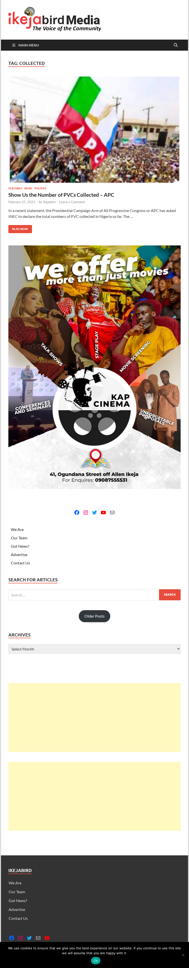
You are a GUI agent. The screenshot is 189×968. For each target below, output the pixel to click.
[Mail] (112, 512)
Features (15, 188)
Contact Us (20, 562)
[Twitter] (94, 512)
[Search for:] (94, 594)
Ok (96, 961)
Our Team (19, 537)
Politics (40, 188)
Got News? (20, 546)
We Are (17, 529)
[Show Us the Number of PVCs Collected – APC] (94, 129)
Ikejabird (49, 202)
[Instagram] (86, 512)
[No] (182, 955)
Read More (18, 228)
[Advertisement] (94, 717)
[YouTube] (103, 512)
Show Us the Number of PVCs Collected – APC (61, 195)
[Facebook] (77, 512)
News (28, 188)
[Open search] (175, 45)
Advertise (19, 554)
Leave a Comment (72, 202)
